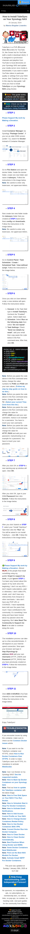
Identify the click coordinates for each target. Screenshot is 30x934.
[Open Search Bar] (28, 11)
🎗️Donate (24, 2)
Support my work (16, 910)
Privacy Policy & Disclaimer (19, 924)
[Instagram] (25, 926)
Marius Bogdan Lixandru (15, 911)
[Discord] (4, 926)
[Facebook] (7, 926)
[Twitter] (10, 926)
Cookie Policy (7, 924)
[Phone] (16, 926)
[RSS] (13, 926)
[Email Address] (19, 926)
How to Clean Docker (16, 834)
